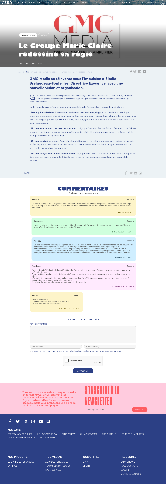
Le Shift (85, 2)
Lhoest (35, 295)
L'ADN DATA (111, 2)
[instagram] (33, 422)
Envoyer (83, 370)
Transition (60, 2)
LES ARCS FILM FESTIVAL (132, 434)
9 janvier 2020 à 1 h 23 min (124, 257)
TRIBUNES (48, 2)
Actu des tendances (56, 461)
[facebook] (131, 72)
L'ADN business (53, 470)
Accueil (21, 72)
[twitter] (135, 72)
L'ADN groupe (128, 461)
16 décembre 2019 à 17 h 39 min (69, 308)
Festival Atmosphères (20, 434)
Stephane (36, 266)
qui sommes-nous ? (150, 2)
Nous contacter (130, 466)
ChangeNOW (68, 434)
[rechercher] (162, 2)
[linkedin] (139, 72)
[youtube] (41, 422)
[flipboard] (144, 72)
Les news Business (33, 72)
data (85, 461)
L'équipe (125, 470)
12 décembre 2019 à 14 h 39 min (123, 232)
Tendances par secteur (58, 466)
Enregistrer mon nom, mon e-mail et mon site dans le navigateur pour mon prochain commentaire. (76, 351)
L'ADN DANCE (97, 2)
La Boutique (124, 2)
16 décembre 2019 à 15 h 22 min (123, 287)
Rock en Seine (48, 437)
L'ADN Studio (73, 2)
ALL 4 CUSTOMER (89, 434)
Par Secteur (34, 2)
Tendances (21, 2)
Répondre (130, 199)
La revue (12, 466)
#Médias (44, 35)
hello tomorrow (47, 434)
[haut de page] (161, 481)
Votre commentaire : (39, 323)
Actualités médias (28, 35)
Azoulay (37, 241)
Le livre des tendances (21, 461)
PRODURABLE (109, 434)
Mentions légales (131, 474)
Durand (35, 199)
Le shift (87, 466)
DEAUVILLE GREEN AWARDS (21, 437)
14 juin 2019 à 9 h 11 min (125, 212)
